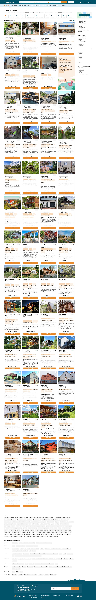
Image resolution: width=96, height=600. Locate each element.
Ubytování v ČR (29, 5)
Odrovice (16, 528)
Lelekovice (61, 315)
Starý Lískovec (34, 532)
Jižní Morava (11, 37)
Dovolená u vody (14, 5)
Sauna (71, 69)
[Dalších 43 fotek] (48, 377)
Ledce (26, 523)
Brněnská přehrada (82, 27)
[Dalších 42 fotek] (30, 306)
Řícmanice (6, 536)
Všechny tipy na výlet (84, 74)
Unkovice (19, 534)
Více (12, 48)
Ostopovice (30, 528)
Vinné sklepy (38, 542)
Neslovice (25, 245)
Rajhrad (41, 530)
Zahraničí (42, 5)
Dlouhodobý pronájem (16, 568)
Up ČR (21, 571)
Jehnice (23, 521)
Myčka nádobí (31, 548)
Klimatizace (37, 548)
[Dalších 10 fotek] (30, 271)
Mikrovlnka (42, 548)
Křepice (7, 281)
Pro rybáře (24, 566)
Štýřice (24, 536)
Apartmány (61, 62)
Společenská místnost (19, 550)
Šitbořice (15, 536)
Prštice (22, 530)
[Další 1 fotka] (66, 377)
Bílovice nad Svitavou (45, 141)
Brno (62, 107)
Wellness (35, 566)
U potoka (40, 563)
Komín (72, 521)
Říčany (61, 455)
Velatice (23, 534)
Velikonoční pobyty (27, 574)
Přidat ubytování (84, 2)
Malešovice (42, 523)
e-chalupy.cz (6, 7)
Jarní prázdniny (34, 574)
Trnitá (66, 532)
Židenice (50, 536)
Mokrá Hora (66, 523)
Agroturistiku (69, 566)
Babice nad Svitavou (45, 351)
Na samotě (61, 70)
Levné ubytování (62, 566)
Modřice (7, 38)
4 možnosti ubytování (33, 496)
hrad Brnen (80, 39)
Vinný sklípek (14, 558)
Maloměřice (48, 523)
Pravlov (25, 106)
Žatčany (38, 536)
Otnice (39, 528)
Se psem (67, 69)
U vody (13, 545)
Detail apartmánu (48, 53)
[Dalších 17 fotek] (66, 132)
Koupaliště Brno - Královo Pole (84, 30)
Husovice (13, 521)
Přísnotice (27, 530)
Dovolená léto (40, 574)
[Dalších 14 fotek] (12, 132)
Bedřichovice (7, 517)
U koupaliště (32, 563)
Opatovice (25, 528)
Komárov (67, 521)
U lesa (36, 563)
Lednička (25, 548)
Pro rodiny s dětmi (62, 69)
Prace (15, 530)
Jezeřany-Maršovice (29, 521)
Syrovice (48, 532)
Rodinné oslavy (51, 566)
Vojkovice (25, 37)
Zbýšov (42, 534)
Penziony (65, 62)
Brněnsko (26, 12)
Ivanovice (18, 521)
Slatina (6, 532)
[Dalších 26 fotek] (66, 167)
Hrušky (67, 519)
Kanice (48, 521)
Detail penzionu (48, 262)
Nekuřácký (60, 558)
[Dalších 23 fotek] (48, 167)
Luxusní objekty (29, 566)
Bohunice (20, 517)
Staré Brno (29, 532)
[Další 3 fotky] (48, 306)
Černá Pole (58, 534)
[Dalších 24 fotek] (48, 271)
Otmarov (35, 528)
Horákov (50, 519)
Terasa (60, 553)
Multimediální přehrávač (60, 548)
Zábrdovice (47, 534)
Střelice (44, 532)
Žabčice (34, 536)
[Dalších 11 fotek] (30, 132)
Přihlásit (90, 2)
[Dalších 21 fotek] (30, 167)
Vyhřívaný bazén (26, 553)
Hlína (26, 519)
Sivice (70, 530)
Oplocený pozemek (18, 555)
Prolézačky (43, 553)
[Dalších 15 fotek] (12, 28)
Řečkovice (68, 534)
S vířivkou (23, 545)
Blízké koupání (66, 70)
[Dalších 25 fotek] (48, 97)
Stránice (40, 532)
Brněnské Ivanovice (46, 517)
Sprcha (54, 548)
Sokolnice (24, 532)
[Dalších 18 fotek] (30, 63)
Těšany (14, 534)
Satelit (21, 548)
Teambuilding (41, 566)
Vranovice (61, 351)
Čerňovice (63, 534)
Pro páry (13, 566)
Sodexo (17, 571)
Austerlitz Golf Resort (82, 36)
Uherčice (25, 386)
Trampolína (14, 553)
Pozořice (10, 530)
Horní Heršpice (44, 519)
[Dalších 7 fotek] (66, 237)
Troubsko (69, 532)
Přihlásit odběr (75, 588)
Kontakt (42, 597)
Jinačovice (7, 176)
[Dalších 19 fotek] (48, 202)
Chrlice (64, 517)
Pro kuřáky (34, 558)
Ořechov (43, 528)
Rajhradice (46, 530)
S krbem (33, 550)
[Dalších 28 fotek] (12, 97)
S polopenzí (39, 558)
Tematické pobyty (62, 5)
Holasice (30, 519)
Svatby (57, 566)
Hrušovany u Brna (7, 521)
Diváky (25, 490)
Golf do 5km (18, 563)
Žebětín (42, 536)
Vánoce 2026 (20, 574)
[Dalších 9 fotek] (66, 28)
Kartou (13, 571)
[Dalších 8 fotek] (48, 28)
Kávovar (17, 548)
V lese (56, 563)
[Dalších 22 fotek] (12, 377)
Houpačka (38, 553)
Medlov (52, 523)
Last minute (7, 5)
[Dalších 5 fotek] (12, 63)
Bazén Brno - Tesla (82, 25)
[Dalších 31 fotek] (66, 306)
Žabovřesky (29, 536)
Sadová (62, 530)
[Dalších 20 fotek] (30, 446)
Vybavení (48, 5)
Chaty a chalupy (62, 60)
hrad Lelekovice (81, 44)
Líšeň (38, 523)
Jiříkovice (40, 521)
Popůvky (7, 106)
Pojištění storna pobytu (33, 597)
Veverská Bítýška (8, 490)
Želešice (46, 536)
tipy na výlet (60, 12)
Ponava (59, 528)
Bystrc (60, 107)
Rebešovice (51, 530)
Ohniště (64, 553)
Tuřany (6, 534)
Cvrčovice (68, 517)
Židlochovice (56, 536)
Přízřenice (32, 530)
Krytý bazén (20, 553)
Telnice (53, 532)
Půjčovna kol (65, 558)
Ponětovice (64, 528)
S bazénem (18, 545)
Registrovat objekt (56, 595)
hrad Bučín (80, 40)
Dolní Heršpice (7, 519)
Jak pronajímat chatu (69, 595)
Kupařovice (12, 523)
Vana (46, 548)
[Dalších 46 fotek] (30, 202)
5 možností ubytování (51, 394)
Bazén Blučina (81, 22)
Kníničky (43, 176)
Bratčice (61, 38)
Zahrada (24, 555)
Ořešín (48, 528)
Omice (21, 528)
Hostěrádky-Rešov (61, 519)
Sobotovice (14, 532)
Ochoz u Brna (8, 316)
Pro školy (46, 566)
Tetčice (57, 532)
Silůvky (66, 530)
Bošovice (7, 351)
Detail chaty (12, 53)
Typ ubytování (54, 5)
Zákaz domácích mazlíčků (52, 558)
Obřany (6, 528)
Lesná (30, 523)
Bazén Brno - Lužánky (82, 23)
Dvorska (18, 519)
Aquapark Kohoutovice (82, 21)
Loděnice (33, 523)
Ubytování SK (37, 5)
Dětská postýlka (20, 558)
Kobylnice (57, 521)
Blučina (16, 517)
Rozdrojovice (57, 530)
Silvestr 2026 (14, 574)
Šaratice (11, 536)
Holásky (39, 519)
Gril (13, 555)
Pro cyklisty (19, 566)
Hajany (23, 519)
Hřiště (13, 563)
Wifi (29, 550)
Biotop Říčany (81, 26)
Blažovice (12, 517)
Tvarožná (10, 534)
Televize (26, 550)
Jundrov (44, 521)
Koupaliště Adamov (82, 28)
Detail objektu (30, 53)
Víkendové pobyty (23, 5)
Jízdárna (26, 563)
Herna (13, 548)
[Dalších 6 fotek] (12, 237)
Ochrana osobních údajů (45, 595)
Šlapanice (43, 38)
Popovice (69, 528)
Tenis (23, 563)
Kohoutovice (62, 521)
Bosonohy (26, 517)
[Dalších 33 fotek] (12, 202)
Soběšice (19, 532)
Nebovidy (7, 37)
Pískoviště (48, 553)
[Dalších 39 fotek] (12, 481)
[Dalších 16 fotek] (12, 342)
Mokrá (61, 523)
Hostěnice (25, 317)
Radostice (36, 530)
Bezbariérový (71, 558)
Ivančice (25, 280)
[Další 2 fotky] (48, 63)
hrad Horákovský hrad (82, 41)
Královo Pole (7, 523)
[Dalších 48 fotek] (30, 28)
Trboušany (61, 532)
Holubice (34, 519)
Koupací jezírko (32, 553)
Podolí (55, 528)
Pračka (50, 548)
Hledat (64, 2)
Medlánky (7, 141)
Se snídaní (44, 558)
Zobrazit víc (80, 31)
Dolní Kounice (44, 106)
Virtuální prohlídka (28, 558)
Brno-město (39, 517)
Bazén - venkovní (55, 553)
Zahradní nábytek (30, 555)
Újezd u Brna (53, 534)
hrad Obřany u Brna (82, 45)
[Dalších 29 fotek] (30, 411)
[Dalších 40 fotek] (48, 237)
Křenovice (17, 523)
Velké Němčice (62, 176)
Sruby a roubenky (67, 60)
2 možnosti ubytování (69, 44)
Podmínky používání (33, 595)
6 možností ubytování (51, 253)
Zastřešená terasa (38, 555)
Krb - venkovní (69, 553)
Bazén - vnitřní (68, 548)
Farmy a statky (44, 542)
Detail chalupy (12, 88)
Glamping (69, 62)
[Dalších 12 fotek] (12, 411)
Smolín (10, 532)
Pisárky (51, 528)
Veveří (34, 534)
